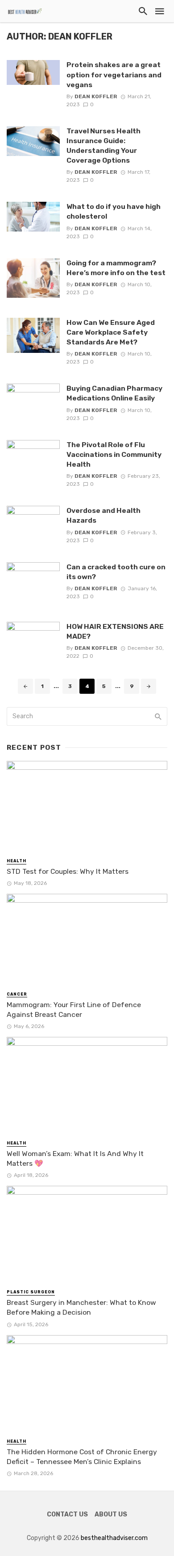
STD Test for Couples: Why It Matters (67, 871)
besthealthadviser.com (114, 1538)
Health (16, 861)
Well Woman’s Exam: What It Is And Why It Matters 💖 (75, 1158)
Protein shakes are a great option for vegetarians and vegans (114, 74)
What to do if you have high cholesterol (113, 211)
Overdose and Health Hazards (103, 515)
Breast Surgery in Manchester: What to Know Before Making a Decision (81, 1307)
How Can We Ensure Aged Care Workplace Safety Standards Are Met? (110, 332)
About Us (111, 1514)
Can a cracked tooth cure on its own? (116, 572)
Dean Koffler (96, 96)
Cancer (17, 994)
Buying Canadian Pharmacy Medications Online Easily (114, 393)
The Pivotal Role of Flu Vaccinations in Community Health (114, 454)
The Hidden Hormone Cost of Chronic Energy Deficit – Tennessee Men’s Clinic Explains (82, 1457)
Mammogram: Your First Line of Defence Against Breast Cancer (74, 1009)
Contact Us (67, 1514)
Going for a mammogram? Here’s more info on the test (116, 268)
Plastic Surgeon (31, 1292)
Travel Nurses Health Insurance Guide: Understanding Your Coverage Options (103, 145)
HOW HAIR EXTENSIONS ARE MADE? (115, 631)
